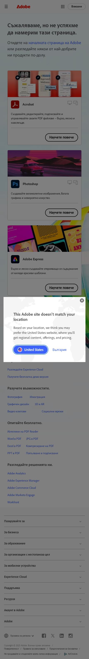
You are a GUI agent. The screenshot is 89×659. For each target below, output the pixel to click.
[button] (81, 300)
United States (33, 350)
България (59, 350)
